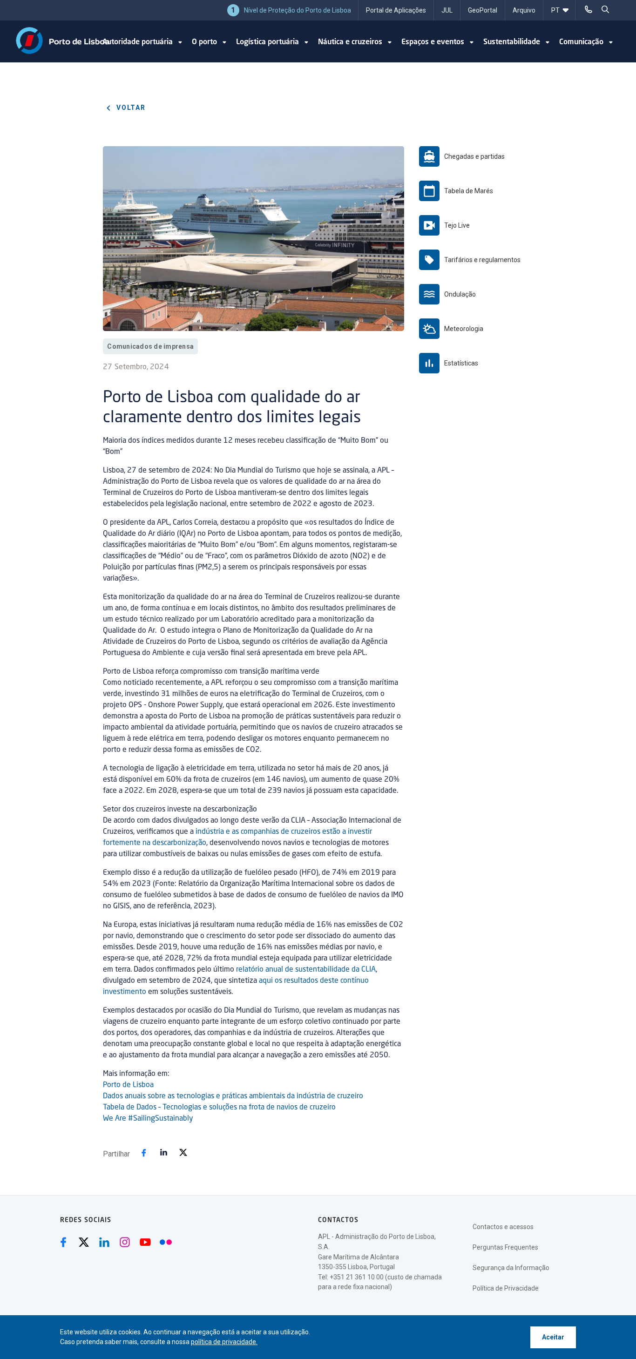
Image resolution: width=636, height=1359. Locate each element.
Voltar (130, 107)
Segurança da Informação (511, 1267)
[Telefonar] (588, 9)
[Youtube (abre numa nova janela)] (145, 1242)
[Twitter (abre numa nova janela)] (84, 1242)
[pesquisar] (605, 9)
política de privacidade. (224, 1341)
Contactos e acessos (503, 1227)
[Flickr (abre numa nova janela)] (166, 1242)
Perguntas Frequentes (505, 1247)
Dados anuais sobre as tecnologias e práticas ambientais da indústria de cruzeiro (233, 1096)
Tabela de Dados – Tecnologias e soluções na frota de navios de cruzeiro (219, 1107)
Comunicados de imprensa (150, 346)
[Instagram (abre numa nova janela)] (125, 1242)
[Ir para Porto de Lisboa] (62, 40)
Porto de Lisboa (128, 1085)
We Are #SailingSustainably (148, 1118)
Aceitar (553, 1337)
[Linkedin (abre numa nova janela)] (104, 1242)
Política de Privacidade (506, 1288)
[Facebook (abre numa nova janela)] (63, 1242)
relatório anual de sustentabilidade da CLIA (306, 970)
